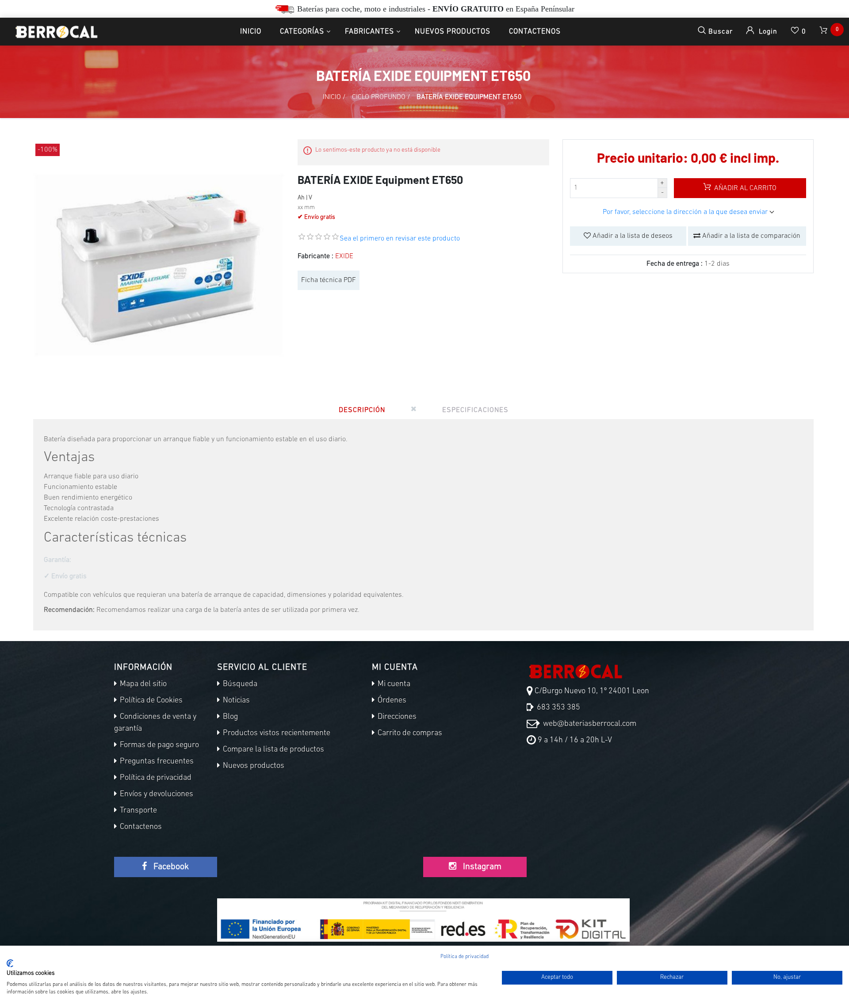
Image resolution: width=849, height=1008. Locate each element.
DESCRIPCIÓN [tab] (362, 410)
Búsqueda (239, 684)
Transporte (137, 811)
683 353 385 (557, 708)
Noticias (235, 701)
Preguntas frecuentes (156, 762)
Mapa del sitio (142, 684)
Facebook (170, 867)
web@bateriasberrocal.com (588, 724)
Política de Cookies (150, 701)
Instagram (481, 867)
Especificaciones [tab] (475, 410)
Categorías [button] (302, 31)
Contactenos (535, 31)
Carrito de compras (409, 733)
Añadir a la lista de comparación (750, 236)
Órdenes (391, 701)
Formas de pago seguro (158, 745)
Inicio (250, 31)
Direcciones (396, 717)
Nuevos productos (452, 31)
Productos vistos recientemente (275, 733)
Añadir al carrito (744, 188)
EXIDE (344, 256)
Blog (229, 717)
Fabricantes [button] (369, 31)
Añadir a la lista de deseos (632, 236)
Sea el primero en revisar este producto (400, 238)
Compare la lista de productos (272, 750)
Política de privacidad (154, 778)
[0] (824, 32)
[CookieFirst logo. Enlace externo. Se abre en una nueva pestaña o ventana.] (10, 963)
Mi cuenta (393, 684)
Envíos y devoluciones (155, 794)
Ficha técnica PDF (328, 280)
